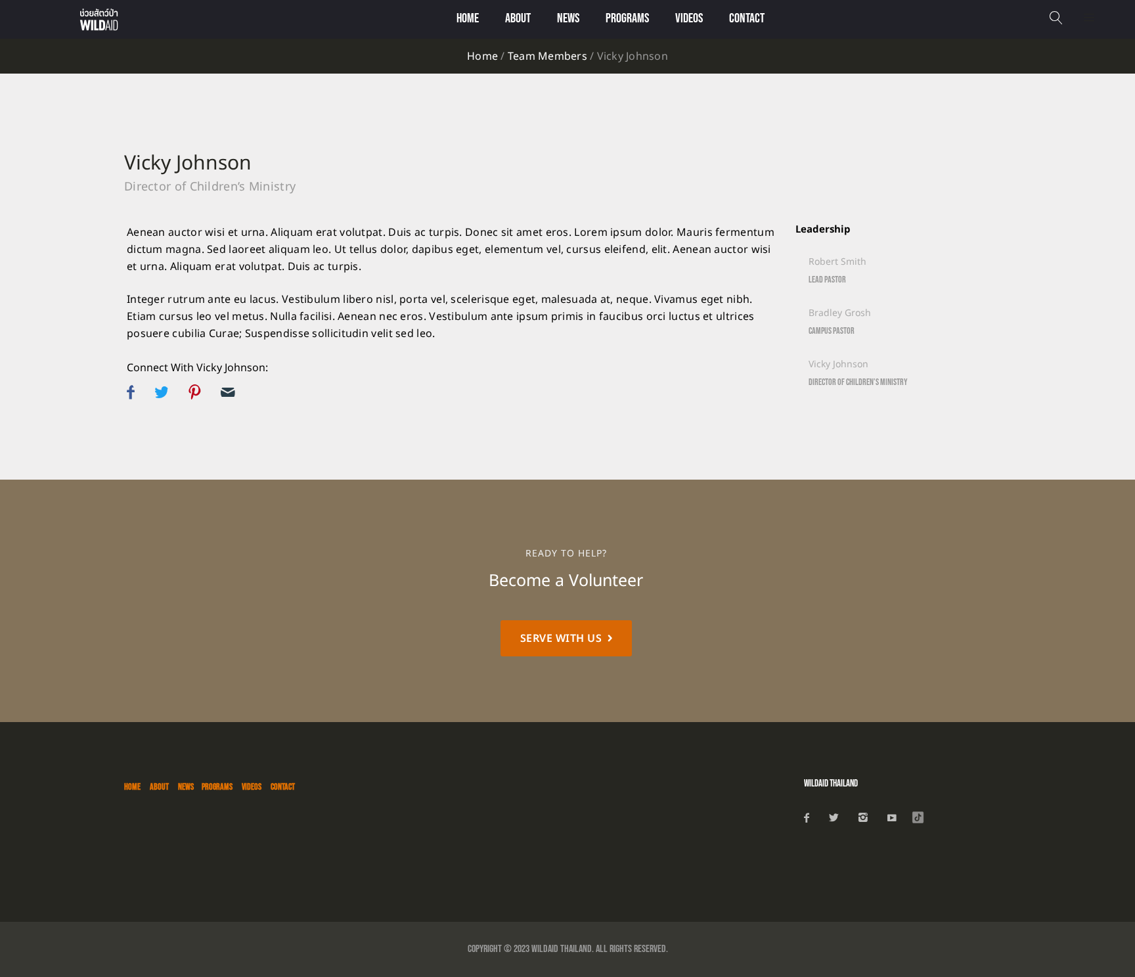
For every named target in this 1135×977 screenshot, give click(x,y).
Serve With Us (561, 639)
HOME (132, 786)
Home (467, 18)
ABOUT (159, 786)
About (518, 18)
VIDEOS (689, 18)
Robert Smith (837, 262)
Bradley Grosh (840, 313)
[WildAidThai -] (121, 19)
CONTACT (747, 18)
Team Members (547, 56)
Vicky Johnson (188, 163)
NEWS (568, 18)
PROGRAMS (627, 18)
